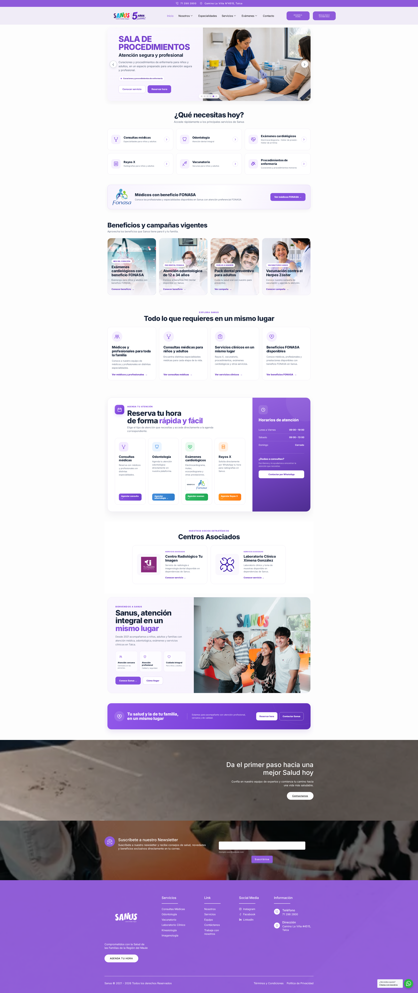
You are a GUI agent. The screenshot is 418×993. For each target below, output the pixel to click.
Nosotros (184, 15)
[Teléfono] (277, 912)
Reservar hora (266, 716)
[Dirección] (277, 925)
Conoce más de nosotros (136, 95)
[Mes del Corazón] (201, 96)
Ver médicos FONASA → (288, 197)
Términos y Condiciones (268, 983)
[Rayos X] (207, 96)
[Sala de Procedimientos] (213, 96)
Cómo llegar (152, 680)
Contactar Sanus (291, 716)
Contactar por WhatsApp (281, 474)
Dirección (289, 922)
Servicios (227, 15)
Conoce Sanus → (128, 680)
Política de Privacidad (300, 983)
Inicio (170, 15)
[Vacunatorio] (210, 96)
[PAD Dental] (204, 96)
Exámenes (248, 15)
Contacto (268, 15)
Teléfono (288, 910)
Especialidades (207, 15)
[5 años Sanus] (216, 96)
